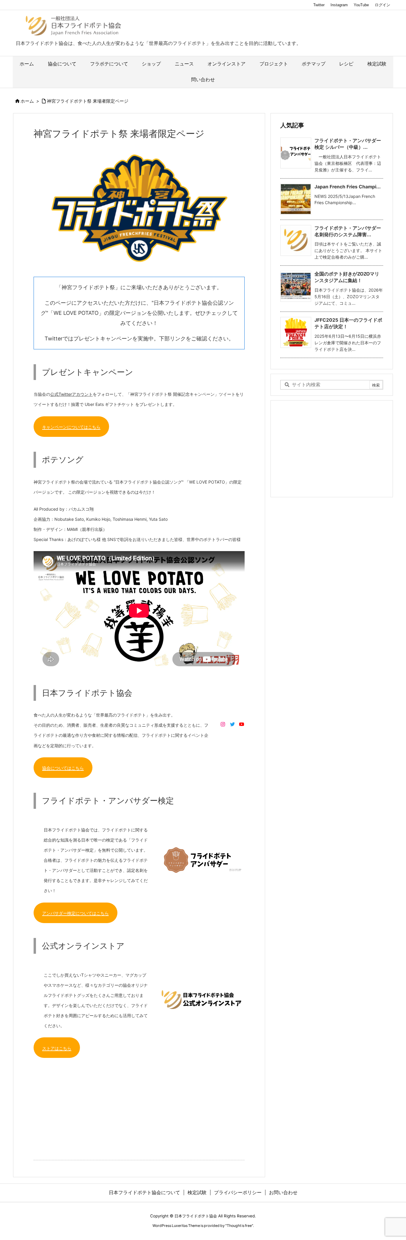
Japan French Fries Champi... (347, 187)
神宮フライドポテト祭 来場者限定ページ (87, 101)
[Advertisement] (139, 1105)
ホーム (27, 101)
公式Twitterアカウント (71, 394)
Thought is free (239, 1225)
